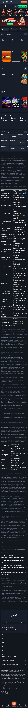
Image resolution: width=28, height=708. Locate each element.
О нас (3, 634)
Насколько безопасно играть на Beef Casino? (13, 574)
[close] (1, 2)
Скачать (24, 1)
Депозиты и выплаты (7, 646)
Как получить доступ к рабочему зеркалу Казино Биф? (13, 556)
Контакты (4, 638)
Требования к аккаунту (8, 660)
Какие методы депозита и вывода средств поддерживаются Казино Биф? (14, 567)
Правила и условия (7, 650)
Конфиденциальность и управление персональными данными (11, 655)
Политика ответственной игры (10, 664)
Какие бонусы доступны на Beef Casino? (13, 561)
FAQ (3, 642)
